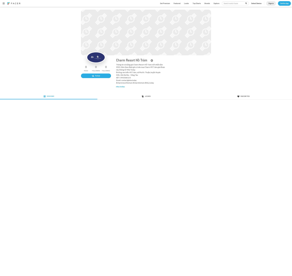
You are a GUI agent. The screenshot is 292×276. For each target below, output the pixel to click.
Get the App (284, 3)
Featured (177, 3)
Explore (216, 3)
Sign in (271, 3)
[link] (13, 3)
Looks (186, 3)
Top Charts (197, 3)
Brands (207, 3)
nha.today (120, 86)
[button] (284, 3)
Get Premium (165, 3)
